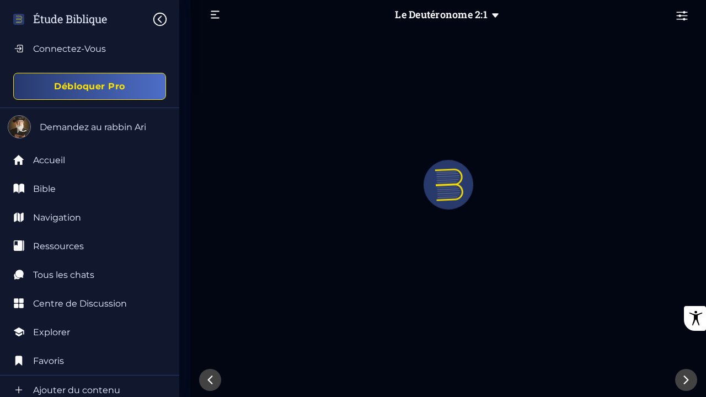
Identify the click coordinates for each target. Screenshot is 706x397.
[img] (165, 19)
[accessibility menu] (695, 318)
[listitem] (89, 188)
